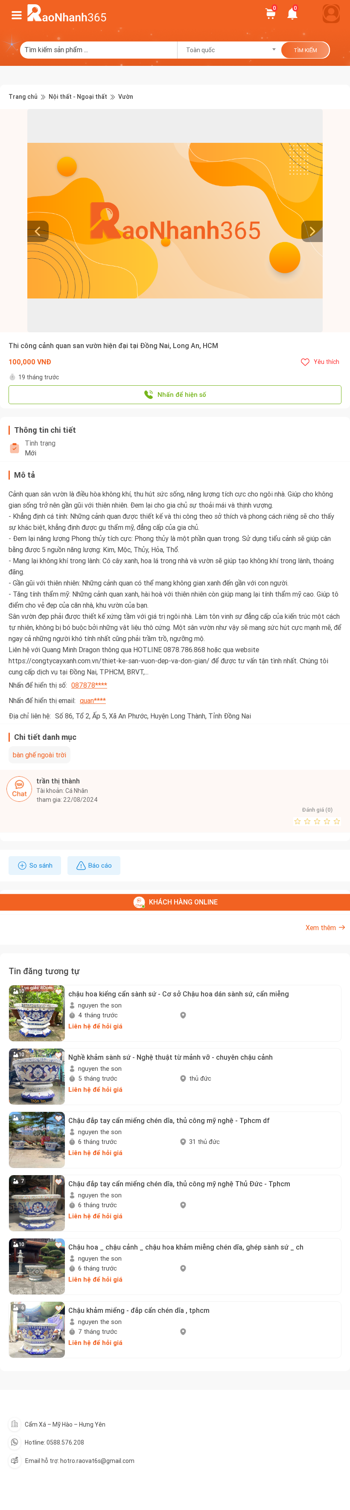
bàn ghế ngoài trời (39, 755)
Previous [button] (31, 220)
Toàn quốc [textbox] (200, 50)
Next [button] (318, 220)
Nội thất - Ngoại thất (78, 96)
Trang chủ (23, 96)
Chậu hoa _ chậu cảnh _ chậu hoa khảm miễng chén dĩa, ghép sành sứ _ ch (185, 1247)
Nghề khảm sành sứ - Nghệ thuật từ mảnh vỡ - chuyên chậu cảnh (170, 1057)
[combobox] (228, 50)
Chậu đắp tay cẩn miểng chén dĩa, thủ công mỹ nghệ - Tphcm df (169, 1120)
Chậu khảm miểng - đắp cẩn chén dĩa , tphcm (139, 1310)
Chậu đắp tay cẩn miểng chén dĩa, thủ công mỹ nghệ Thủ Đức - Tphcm (179, 1183)
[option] (175, 220)
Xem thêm (321, 927)
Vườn (125, 96)
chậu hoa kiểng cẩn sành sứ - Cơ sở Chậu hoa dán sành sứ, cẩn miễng (178, 994)
